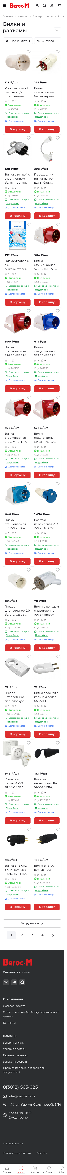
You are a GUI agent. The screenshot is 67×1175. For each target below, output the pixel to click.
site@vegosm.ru (22, 1096)
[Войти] (52, 5)
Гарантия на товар (15, 1055)
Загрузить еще (32, 923)
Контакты (9, 1022)
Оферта (41, 1153)
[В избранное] (29, 52)
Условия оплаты (13, 1042)
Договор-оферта (14, 1006)
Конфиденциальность (17, 1153)
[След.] (53, 935)
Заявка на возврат (15, 1061)
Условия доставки (15, 1049)
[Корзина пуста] (59, 5)
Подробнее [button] (12, 117)
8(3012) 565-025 (20, 1087)
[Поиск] (44, 5)
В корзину (17, 129)
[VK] (6, 982)
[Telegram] (14, 982)
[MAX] (22, 982)
